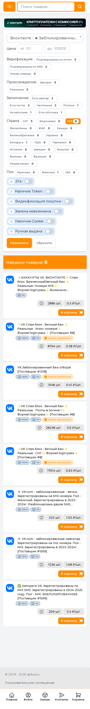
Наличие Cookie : (27, 221)
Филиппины (21, 128)
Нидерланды (21, 163)
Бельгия (65, 149)
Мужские (26, 172)
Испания (18, 149)
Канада (64, 128)
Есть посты (20, 105)
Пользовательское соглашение (29, 683)
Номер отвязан (23, 73)
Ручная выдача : (27, 231)
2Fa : (16, 181)
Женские (50, 172)
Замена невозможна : (31, 211)
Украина (54, 135)
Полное (70, 105)
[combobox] (45, 37)
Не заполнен (20, 112)
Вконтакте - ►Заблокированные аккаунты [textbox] (46, 37)
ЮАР (44, 128)
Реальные (19, 89)
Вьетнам (18, 156)
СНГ (27, 121)
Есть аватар (42, 98)
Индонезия (50, 121)
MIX (72, 121)
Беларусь (18, 142)
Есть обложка (50, 112)
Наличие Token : (27, 191)
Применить (19, 243)
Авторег (48, 82)
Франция (42, 156)
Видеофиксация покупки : (36, 201)
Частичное (46, 105)
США (39, 142)
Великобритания (24, 135)
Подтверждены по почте (56, 59)
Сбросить (44, 243)
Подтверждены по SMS (28, 66)
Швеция (42, 149)
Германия (62, 142)
